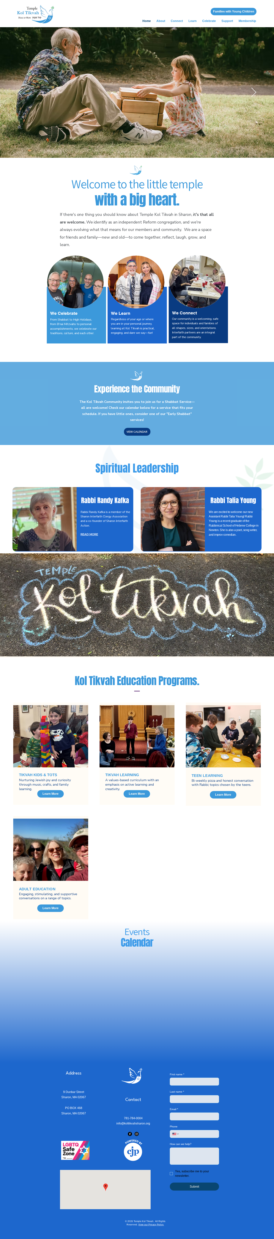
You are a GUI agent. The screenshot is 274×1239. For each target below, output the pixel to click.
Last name (177, 1091)
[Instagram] (137, 1134)
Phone (173, 1126)
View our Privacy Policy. (151, 1224)
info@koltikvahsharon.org (133, 1123)
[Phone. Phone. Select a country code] (175, 1133)
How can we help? (180, 1144)
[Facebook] (130, 1134)
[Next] (253, 92)
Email (174, 1109)
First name (177, 1074)
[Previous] (20, 92)
